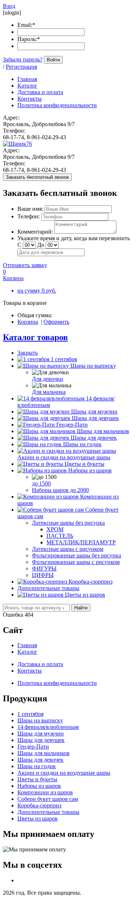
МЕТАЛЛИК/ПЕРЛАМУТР (81, 542)
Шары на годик (82, 444)
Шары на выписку (93, 366)
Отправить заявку (25, 265)
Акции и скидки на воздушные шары (63, 457)
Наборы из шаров (90, 470)
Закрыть (27, 353)
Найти (80, 607)
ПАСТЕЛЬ (59, 536)
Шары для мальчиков (103, 431)
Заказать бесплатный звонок (37, 177)
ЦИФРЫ (43, 575)
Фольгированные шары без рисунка (76, 555)
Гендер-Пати (72, 425)
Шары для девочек (94, 438)
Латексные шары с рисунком (67, 549)
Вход (9, 6)
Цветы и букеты (84, 464)
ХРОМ (54, 529)
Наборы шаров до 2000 (60, 490)
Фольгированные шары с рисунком (76, 562)
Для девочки (47, 379)
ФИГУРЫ (44, 568)
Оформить (56, 322)
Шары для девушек (95, 418)
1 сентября (64, 359)
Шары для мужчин (94, 411)
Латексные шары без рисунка (68, 523)
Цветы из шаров (85, 595)
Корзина (27, 322)
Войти (53, 60)
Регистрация (21, 67)
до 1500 (41, 483)
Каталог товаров (35, 337)
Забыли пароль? (22, 59)
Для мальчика (49, 392)
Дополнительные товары (48, 588)
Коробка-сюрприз (90, 581)
